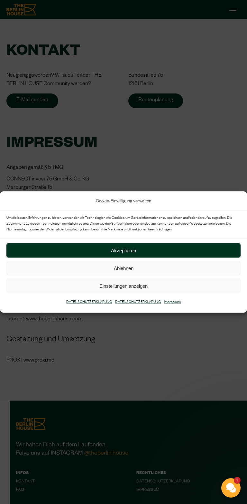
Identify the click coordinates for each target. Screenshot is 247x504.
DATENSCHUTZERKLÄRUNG (89, 302)
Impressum (172, 302)
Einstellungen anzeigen (123, 285)
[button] (192, 439)
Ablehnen (123, 268)
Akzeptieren (123, 250)
